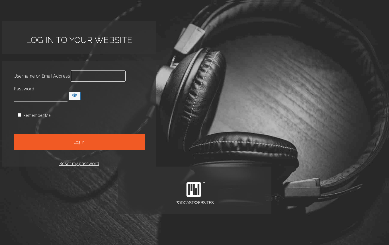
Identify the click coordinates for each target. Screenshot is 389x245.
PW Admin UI (194, 193)
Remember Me (37, 115)
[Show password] (75, 96)
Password (24, 89)
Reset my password (79, 163)
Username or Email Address (42, 76)
